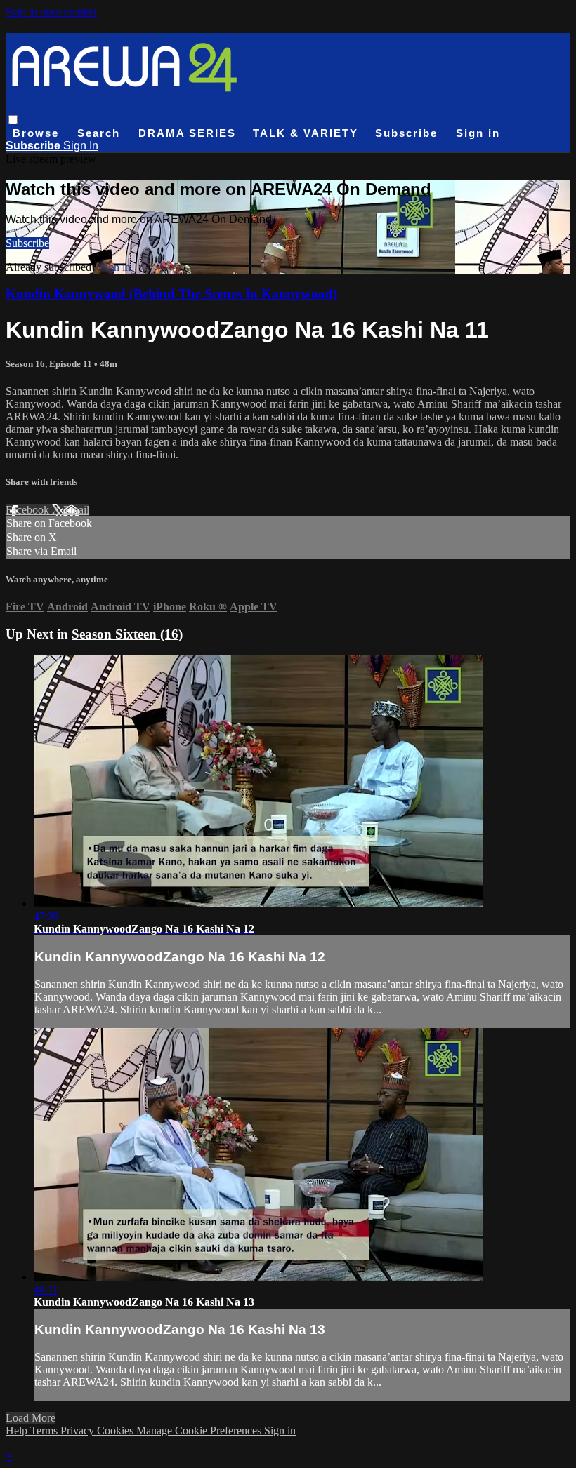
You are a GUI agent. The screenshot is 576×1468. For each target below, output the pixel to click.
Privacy (78, 1430)
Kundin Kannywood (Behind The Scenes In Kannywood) (171, 293)
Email (76, 510)
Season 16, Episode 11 (50, 364)
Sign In (80, 146)
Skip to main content (51, 12)
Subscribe (27, 243)
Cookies (116, 1430)
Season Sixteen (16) (127, 634)
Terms (45, 1430)
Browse (38, 133)
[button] (13, 119)
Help (18, 1430)
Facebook (29, 510)
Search (100, 133)
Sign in (478, 133)
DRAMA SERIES (187, 133)
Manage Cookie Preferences (200, 1430)
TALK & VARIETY (305, 133)
